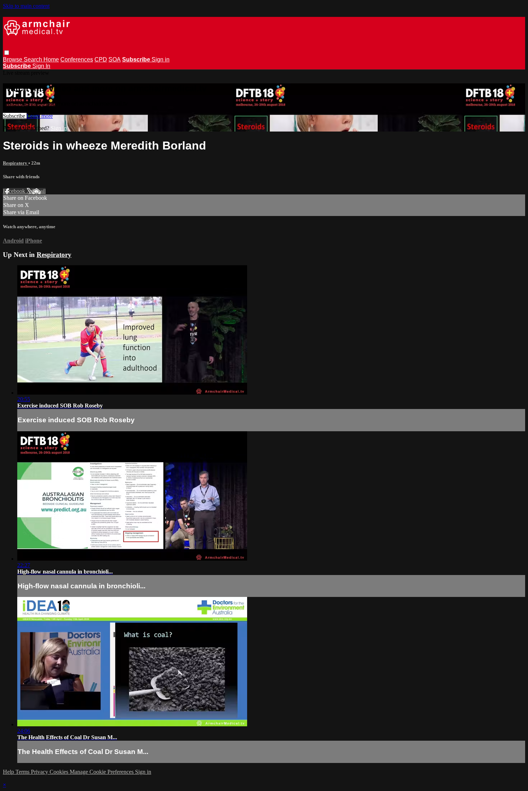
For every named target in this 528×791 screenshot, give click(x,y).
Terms (23, 772)
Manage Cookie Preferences (102, 772)
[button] (6, 52)
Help (9, 772)
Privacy (40, 772)
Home (51, 59)
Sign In (41, 66)
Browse (13, 59)
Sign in (161, 59)
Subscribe (15, 116)
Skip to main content (26, 6)
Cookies (60, 772)
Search (33, 59)
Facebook (15, 191)
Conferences (76, 59)
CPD (100, 59)
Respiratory (15, 163)
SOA (114, 59)
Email (39, 191)
